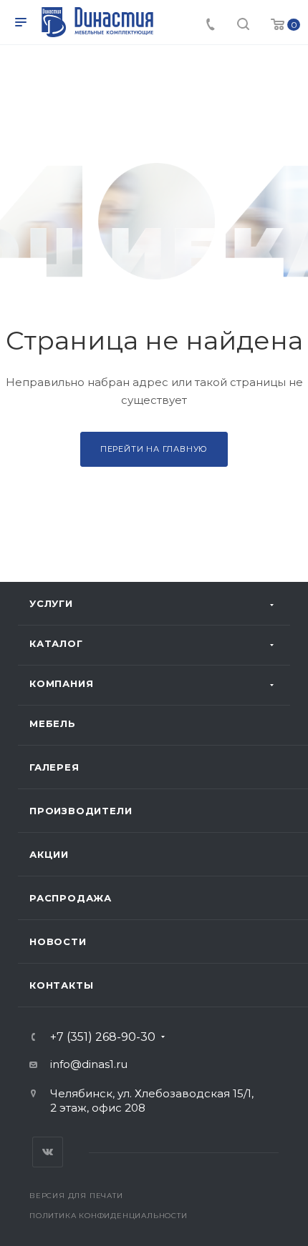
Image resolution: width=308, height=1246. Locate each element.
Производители (80, 810)
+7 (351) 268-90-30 (102, 1037)
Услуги (51, 603)
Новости (58, 941)
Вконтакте (47, 1152)
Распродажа (70, 898)
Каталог (56, 643)
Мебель (52, 723)
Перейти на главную (154, 449)
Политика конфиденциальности (108, 1215)
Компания (61, 683)
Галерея (54, 767)
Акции (49, 854)
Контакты (61, 985)
